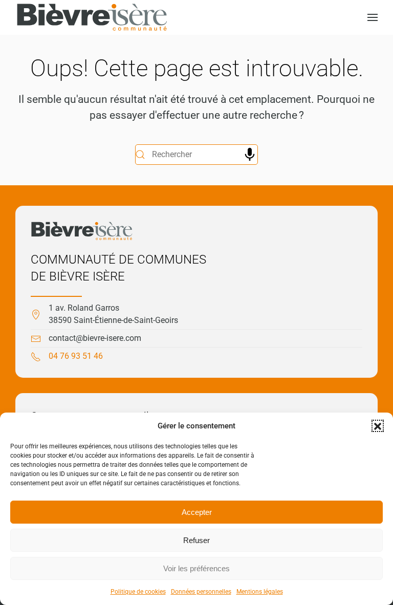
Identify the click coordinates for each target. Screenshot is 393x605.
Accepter (197, 512)
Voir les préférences (196, 568)
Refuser (196, 540)
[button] (378, 426)
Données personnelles (201, 591)
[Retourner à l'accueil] (92, 17)
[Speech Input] (250, 154)
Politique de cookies (138, 591)
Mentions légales (259, 591)
